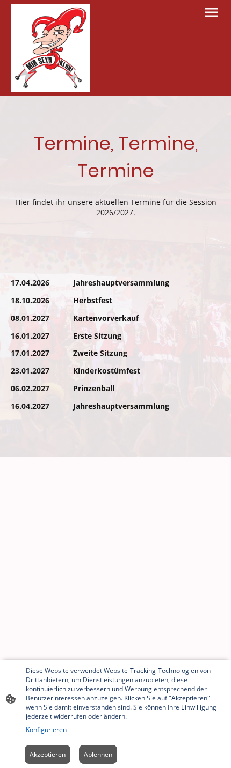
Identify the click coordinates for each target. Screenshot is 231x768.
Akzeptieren (48, 754)
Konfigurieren (46, 729)
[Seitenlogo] (50, 48)
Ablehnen (98, 754)
